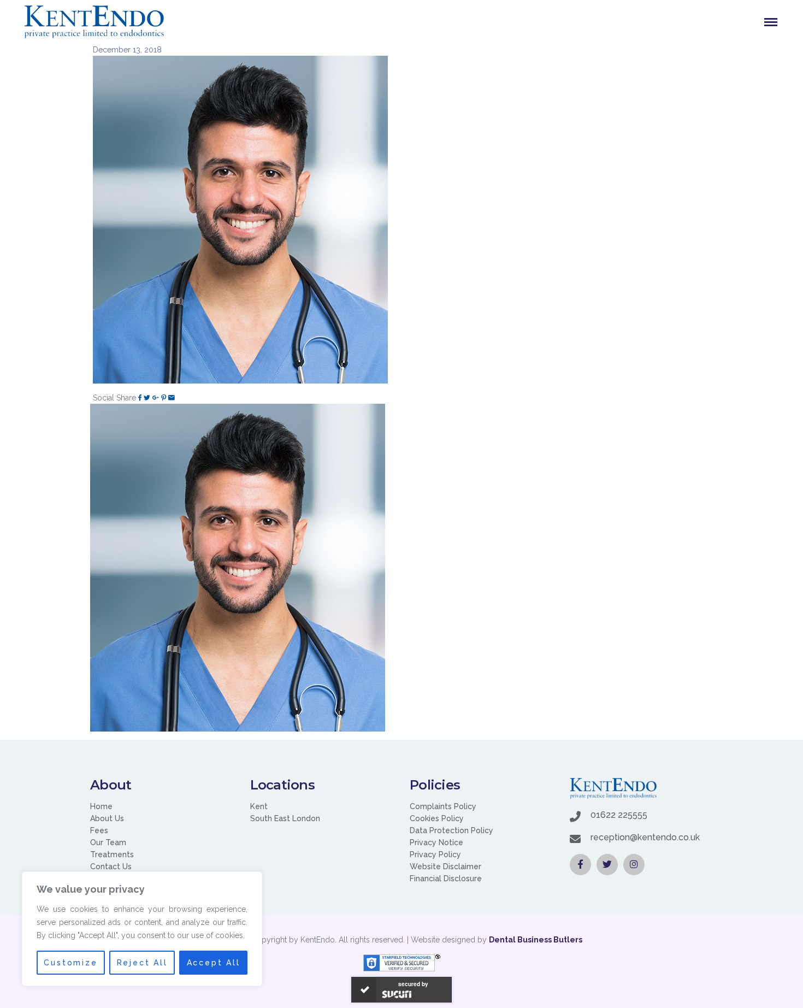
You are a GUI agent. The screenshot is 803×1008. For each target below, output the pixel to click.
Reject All (142, 962)
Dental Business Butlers (535, 939)
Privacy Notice (436, 842)
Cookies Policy (437, 818)
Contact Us (111, 866)
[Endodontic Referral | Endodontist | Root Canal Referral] (94, 21)
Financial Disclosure (446, 878)
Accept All (213, 962)
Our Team (108, 842)
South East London (285, 818)
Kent (259, 806)
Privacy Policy (435, 854)
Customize (70, 962)
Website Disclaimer (445, 866)
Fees (99, 830)
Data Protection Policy (451, 830)
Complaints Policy (443, 806)
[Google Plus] (155, 397)
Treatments (112, 854)
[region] (142, 928)
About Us (107, 818)
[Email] (171, 397)
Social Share (114, 397)
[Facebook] (139, 397)
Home (101, 806)
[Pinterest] (163, 397)
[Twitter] (147, 397)
